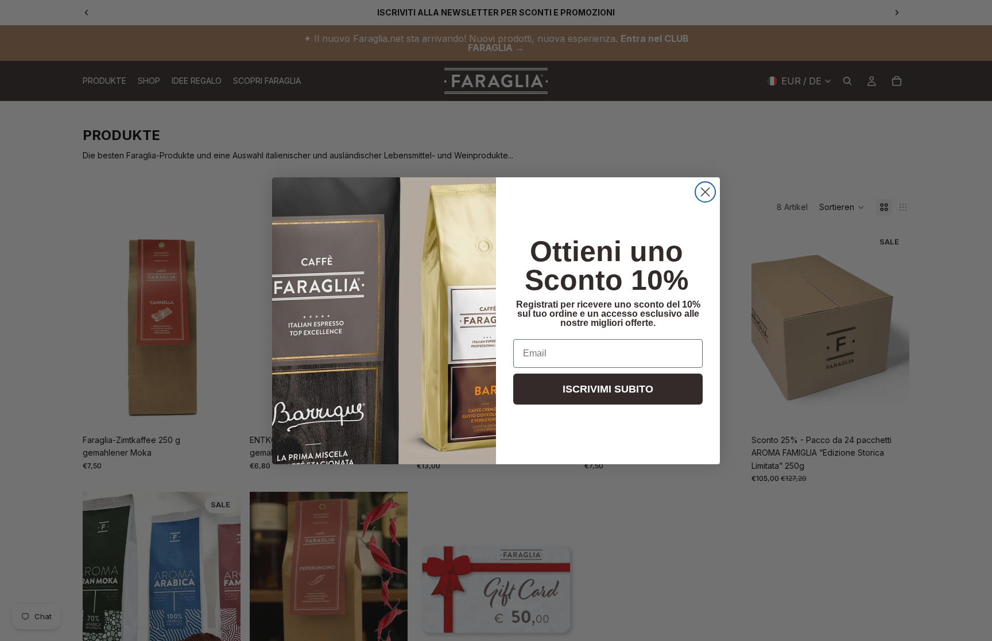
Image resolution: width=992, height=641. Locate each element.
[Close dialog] (705, 192)
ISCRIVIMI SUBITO (608, 389)
